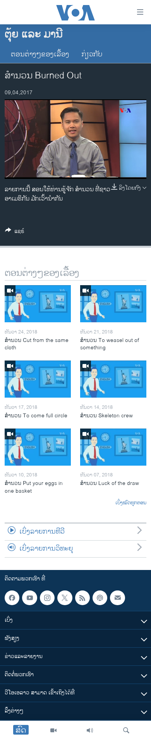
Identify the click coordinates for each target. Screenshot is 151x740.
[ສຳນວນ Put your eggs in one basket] (38, 447)
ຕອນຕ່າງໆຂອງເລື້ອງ (40, 54)
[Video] (53, 730)
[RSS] (82, 597)
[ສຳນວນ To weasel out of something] (113, 303)
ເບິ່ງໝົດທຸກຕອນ (130, 503)
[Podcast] (100, 597)
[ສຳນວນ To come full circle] (38, 379)
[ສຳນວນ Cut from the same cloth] (38, 303)
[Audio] (89, 730)
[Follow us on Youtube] (29, 597)
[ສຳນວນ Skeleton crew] (113, 379)
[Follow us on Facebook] (12, 597)
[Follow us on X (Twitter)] (64, 597)
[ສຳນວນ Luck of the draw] (113, 447)
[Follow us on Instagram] (47, 597)
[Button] (14, 232)
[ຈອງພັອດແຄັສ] (117, 597)
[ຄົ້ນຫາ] (126, 730)
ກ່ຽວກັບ (92, 54)
